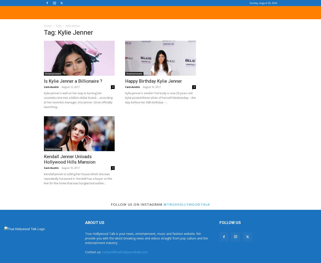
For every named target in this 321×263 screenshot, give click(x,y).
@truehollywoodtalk (187, 204)
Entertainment (53, 73)
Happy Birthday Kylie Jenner (153, 81)
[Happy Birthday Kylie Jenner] (160, 58)
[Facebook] (47, 3)
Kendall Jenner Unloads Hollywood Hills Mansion (69, 159)
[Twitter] (61, 3)
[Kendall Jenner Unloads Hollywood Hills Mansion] (79, 133)
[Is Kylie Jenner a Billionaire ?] (79, 58)
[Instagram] (54, 3)
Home (48, 26)
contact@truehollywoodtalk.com (125, 252)
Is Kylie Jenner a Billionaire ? (73, 81)
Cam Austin (51, 87)
